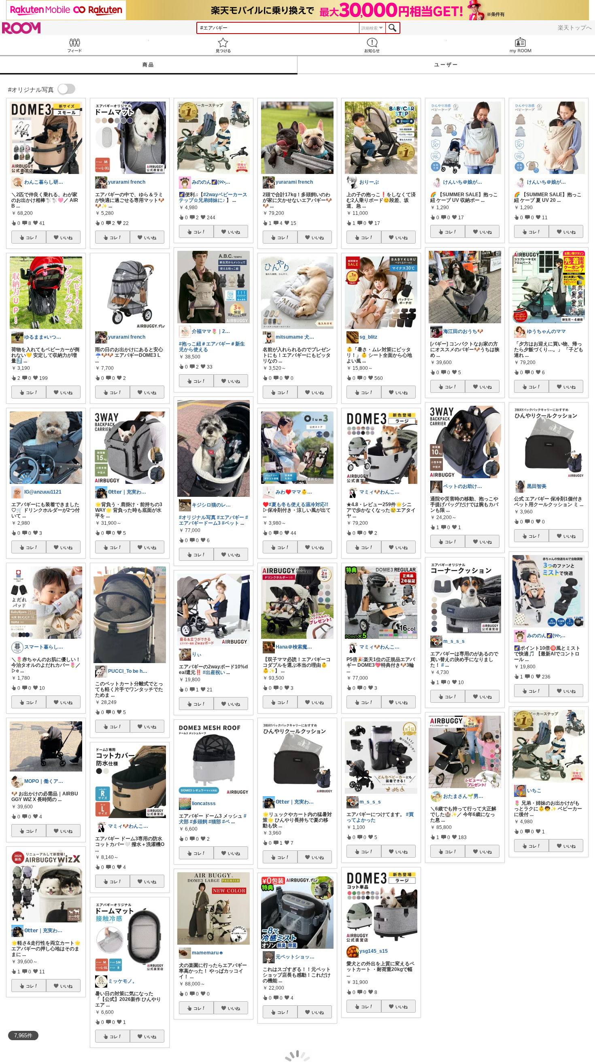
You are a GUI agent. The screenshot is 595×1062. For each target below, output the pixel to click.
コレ (30, 237)
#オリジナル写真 (197, 517)
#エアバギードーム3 (213, 520)
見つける (223, 45)
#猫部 (214, 822)
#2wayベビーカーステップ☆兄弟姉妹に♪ (213, 197)
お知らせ (372, 45)
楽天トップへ (575, 27)
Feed (74, 45)
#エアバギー (230, 517)
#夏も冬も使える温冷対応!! (298, 504)
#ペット (230, 523)
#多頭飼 (198, 822)
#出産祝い (214, 672)
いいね (66, 237)
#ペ (226, 822)
